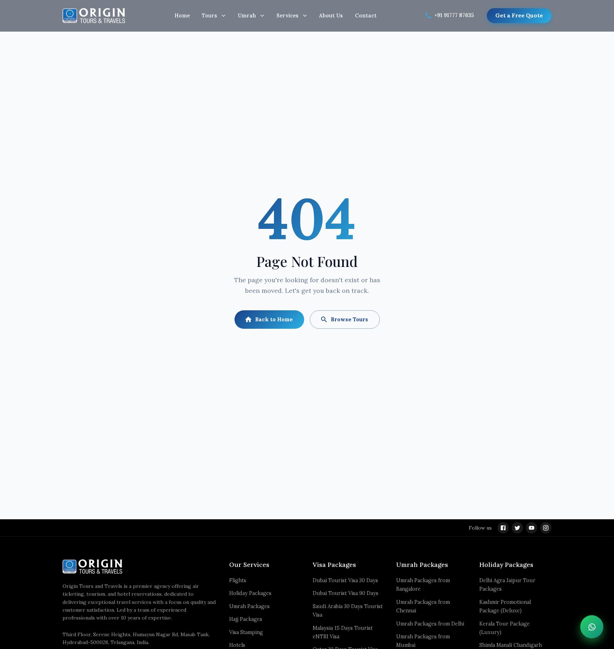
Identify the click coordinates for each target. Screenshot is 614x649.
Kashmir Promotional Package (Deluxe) (505, 606)
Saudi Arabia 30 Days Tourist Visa (348, 610)
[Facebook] (503, 527)
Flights (237, 580)
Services (287, 15)
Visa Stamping (246, 632)
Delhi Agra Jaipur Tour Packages (507, 584)
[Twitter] (517, 527)
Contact (366, 15)
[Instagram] (545, 527)
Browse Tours (349, 319)
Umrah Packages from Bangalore (423, 584)
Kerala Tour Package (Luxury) (504, 628)
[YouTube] (531, 527)
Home (182, 15)
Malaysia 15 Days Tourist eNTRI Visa (343, 632)
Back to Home (274, 319)
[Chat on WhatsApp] (591, 626)
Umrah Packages (249, 606)
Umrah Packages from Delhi (430, 624)
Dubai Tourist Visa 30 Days (345, 580)
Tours (209, 15)
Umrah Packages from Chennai (423, 606)
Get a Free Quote (519, 15)
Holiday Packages (250, 593)
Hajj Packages (245, 619)
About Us (331, 15)
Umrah (247, 15)
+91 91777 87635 (454, 15)
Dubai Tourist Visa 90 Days (345, 593)
